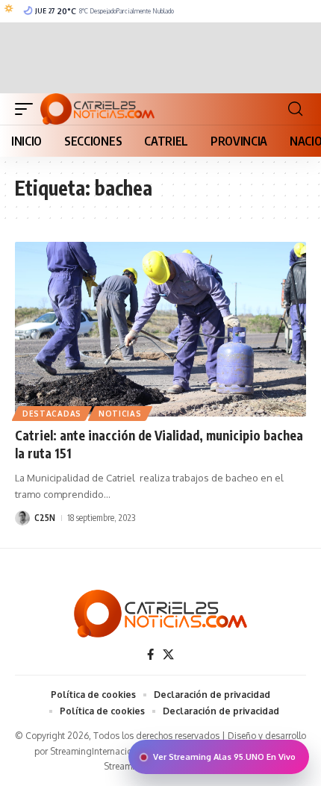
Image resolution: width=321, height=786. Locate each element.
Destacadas (51, 413)
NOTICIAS (120, 413)
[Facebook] (150, 654)
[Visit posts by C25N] (22, 518)
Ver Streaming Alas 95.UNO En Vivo (224, 757)
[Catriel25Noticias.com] (97, 109)
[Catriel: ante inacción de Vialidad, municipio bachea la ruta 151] (160, 329)
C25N (44, 517)
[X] (168, 654)
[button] (27, 109)
